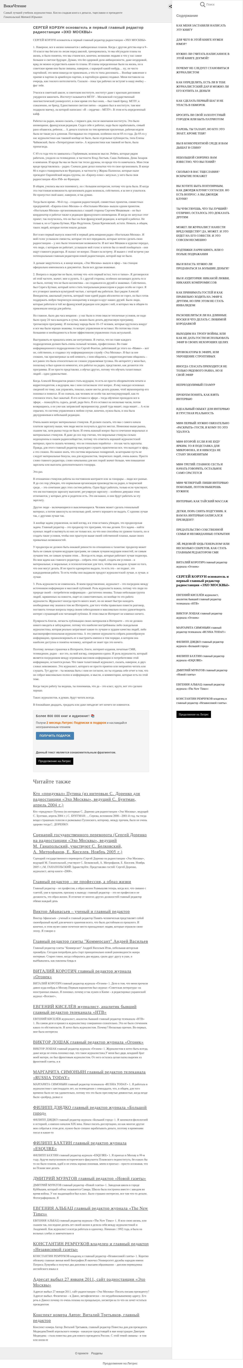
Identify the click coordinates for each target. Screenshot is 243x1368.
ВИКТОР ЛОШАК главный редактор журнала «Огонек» (88, 1042)
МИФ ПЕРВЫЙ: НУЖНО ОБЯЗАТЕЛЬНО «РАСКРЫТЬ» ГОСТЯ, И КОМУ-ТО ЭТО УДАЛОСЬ (202, 427)
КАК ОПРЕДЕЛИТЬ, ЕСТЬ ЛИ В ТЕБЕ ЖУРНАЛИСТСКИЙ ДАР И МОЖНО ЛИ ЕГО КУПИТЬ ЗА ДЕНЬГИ (202, 86)
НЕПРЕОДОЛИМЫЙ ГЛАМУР (195, 384)
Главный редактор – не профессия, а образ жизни (82, 881)
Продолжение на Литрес (194, 714)
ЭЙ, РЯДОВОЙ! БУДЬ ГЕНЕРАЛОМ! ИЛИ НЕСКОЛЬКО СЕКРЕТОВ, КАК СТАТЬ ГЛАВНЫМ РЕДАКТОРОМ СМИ (202, 548)
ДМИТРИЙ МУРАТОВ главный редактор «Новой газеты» (89, 1178)
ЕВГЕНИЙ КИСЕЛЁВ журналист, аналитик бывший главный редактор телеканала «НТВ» (198, 599)
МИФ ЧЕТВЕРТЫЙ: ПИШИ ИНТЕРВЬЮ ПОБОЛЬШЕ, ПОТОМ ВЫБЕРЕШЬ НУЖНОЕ (202, 487)
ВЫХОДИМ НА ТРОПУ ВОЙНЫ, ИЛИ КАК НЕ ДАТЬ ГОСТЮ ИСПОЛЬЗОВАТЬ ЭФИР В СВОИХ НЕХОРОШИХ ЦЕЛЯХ (202, 338)
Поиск (206, 4)
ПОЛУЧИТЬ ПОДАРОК (54, 735)
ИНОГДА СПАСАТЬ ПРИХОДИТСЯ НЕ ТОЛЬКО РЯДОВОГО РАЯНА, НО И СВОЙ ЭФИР (201, 370)
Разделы (97, 1353)
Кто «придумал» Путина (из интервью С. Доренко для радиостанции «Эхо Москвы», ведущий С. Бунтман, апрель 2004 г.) (86, 799)
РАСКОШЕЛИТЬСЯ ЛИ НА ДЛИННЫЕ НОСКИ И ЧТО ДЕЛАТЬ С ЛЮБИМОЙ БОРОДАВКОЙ (201, 319)
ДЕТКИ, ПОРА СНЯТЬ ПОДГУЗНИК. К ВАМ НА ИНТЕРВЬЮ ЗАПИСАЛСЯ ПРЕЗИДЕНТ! (201, 515)
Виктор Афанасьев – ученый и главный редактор (81, 911)
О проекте (81, 1353)
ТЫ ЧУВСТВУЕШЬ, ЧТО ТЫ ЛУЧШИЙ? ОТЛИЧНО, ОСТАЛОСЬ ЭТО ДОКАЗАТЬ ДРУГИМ (202, 213)
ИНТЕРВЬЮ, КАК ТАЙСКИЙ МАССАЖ (202, 501)
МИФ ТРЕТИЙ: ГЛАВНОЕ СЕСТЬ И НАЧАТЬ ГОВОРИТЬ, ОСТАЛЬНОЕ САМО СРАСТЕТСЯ (199, 468)
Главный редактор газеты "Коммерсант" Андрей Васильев (90, 941)
